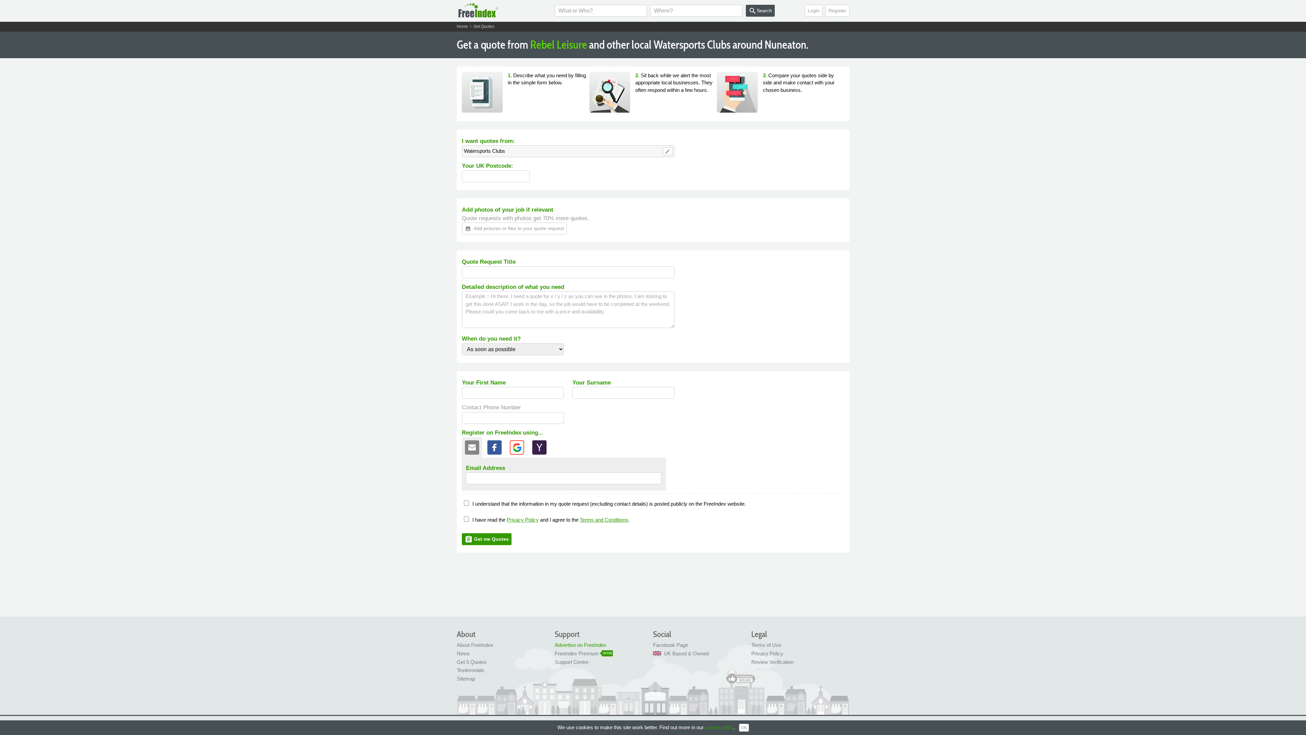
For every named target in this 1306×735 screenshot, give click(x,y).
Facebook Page (670, 645)
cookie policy (719, 727)
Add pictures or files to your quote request (514, 229)
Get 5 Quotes (472, 662)
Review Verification (772, 662)
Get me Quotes (487, 539)
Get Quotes (483, 26)
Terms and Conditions (604, 520)
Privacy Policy (523, 520)
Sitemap (466, 679)
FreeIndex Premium (577, 653)
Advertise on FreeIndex (580, 645)
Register (837, 10)
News (463, 653)
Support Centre (571, 662)
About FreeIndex (475, 645)
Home (462, 26)
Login (814, 10)
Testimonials (470, 670)
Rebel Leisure (558, 44)
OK (744, 727)
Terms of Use (766, 645)
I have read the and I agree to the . (551, 520)
